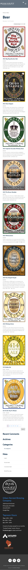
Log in (5, 458)
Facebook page (7, 530)
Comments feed (8, 466)
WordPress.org (7, 471)
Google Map (6, 510)
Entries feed (7, 462)
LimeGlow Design (16, 567)
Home (4, 12)
